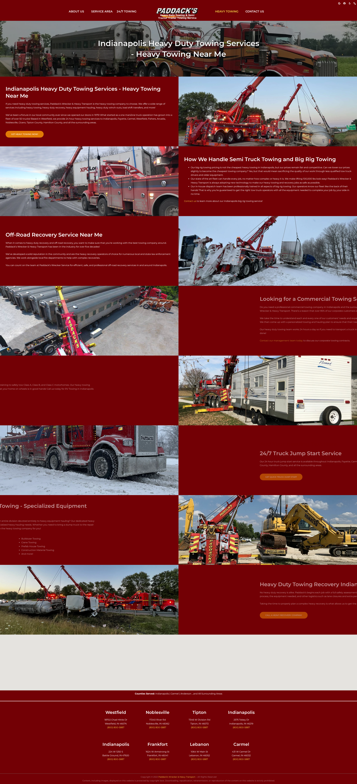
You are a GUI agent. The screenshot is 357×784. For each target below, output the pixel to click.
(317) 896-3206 (180, 3)
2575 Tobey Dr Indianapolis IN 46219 (24, 3)
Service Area (102, 11)
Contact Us (254, 11)
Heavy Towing (226, 11)
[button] (78, 11)
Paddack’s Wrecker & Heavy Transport (176, 777)
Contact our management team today (205, 340)
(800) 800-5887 (115, 727)
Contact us (190, 201)
